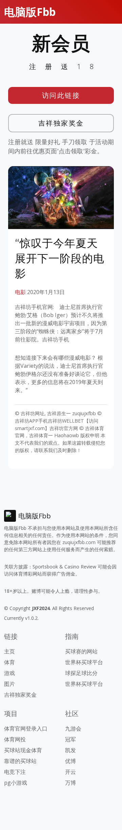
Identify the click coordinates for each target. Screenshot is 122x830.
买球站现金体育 (23, 750)
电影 (20, 292)
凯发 (70, 750)
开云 (70, 772)
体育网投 (15, 739)
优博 (70, 761)
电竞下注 (15, 772)
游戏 (9, 673)
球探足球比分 (81, 673)
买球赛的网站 (81, 651)
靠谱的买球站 (20, 761)
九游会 (73, 728)
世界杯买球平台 (84, 662)
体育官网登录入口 (25, 728)
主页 (9, 651)
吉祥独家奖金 (61, 123)
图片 (9, 684)
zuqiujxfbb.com (79, 542)
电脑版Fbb (30, 11)
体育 (9, 662)
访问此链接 (61, 95)
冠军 (70, 739)
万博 (70, 782)
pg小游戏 (15, 782)
